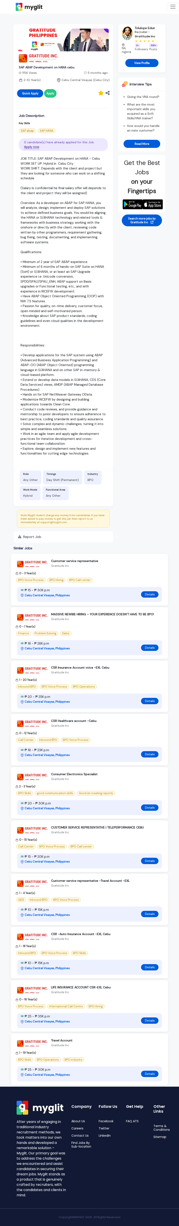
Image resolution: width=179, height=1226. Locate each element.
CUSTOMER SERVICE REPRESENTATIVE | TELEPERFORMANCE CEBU (97, 827)
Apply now (31, 147)
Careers (77, 1128)
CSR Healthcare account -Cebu (73, 721)
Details (150, 594)
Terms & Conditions (161, 1128)
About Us (78, 1121)
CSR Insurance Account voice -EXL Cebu (80, 667)
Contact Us (80, 1136)
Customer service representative (74, 561)
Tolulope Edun (145, 28)
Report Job (31, 536)
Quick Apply (30, 93)
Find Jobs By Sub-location (81, 1144)
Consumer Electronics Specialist (74, 774)
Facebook (106, 1121)
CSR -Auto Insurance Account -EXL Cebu (80, 934)
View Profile (142, 63)
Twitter (104, 1128)
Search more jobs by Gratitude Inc (142, 220)
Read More (142, 144)
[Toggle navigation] (173, 6)
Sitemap (159, 1137)
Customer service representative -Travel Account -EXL (90, 881)
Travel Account (61, 1040)
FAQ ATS (132, 1121)
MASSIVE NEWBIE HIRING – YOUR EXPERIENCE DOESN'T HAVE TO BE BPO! (102, 614)
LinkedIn (105, 1136)
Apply (50, 93)
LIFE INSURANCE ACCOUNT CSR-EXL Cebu (81, 987)
